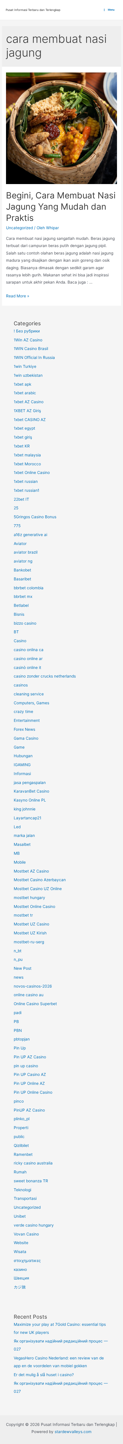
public (19, 1136)
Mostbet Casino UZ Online (38, 888)
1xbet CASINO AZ (30, 419)
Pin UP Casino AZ (30, 1074)
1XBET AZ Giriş (27, 410)
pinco (19, 1101)
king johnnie (24, 809)
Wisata (20, 1251)
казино (20, 1269)
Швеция (21, 1278)
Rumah (20, 1172)
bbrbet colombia (28, 588)
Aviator (20, 543)
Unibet (20, 1216)
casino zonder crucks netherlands (45, 676)
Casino (20, 640)
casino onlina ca (28, 649)
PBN (18, 1030)
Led (17, 827)
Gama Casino (26, 738)
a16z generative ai (30, 534)
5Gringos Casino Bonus (35, 517)
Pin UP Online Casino (33, 1092)
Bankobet (22, 570)
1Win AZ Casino (28, 340)
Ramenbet (23, 1154)
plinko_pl (21, 1118)
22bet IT (21, 499)
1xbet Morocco (27, 464)
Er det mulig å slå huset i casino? (44, 1374)
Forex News (24, 729)
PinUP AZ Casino (29, 1110)
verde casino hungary (34, 1225)
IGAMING (22, 764)
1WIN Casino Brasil (31, 348)
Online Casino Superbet (35, 1003)
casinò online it (27, 667)
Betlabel (21, 605)
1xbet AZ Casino (28, 401)
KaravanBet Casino (31, 791)
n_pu (18, 959)
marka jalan (24, 835)
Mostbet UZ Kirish (30, 933)
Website (21, 1242)
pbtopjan (22, 1039)
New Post (22, 968)
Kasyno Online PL (30, 800)
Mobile (20, 862)
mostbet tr (23, 915)
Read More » (17, 296)
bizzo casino (25, 623)
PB (16, 1021)
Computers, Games (31, 703)
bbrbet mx (23, 596)
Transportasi (25, 1198)
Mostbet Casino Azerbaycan (40, 879)
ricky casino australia (33, 1163)
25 (16, 508)
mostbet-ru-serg (29, 942)
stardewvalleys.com (73, 1431)
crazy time (23, 711)
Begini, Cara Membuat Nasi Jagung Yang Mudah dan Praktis (61, 206)
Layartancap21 (27, 818)
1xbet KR (22, 446)
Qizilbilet (21, 1145)
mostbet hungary (29, 897)
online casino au (28, 994)
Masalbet (22, 844)
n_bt (17, 950)
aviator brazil (25, 552)
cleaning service (29, 694)
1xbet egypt (24, 428)
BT (16, 632)
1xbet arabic (25, 393)
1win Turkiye (25, 366)
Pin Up (20, 1048)
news (18, 977)
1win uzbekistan (28, 375)
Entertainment (27, 720)
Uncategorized (19, 227)
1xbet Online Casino (32, 472)
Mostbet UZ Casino (31, 924)
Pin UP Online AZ (29, 1083)
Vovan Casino (26, 1234)
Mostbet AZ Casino (31, 871)
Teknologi (22, 1189)
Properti (21, 1127)
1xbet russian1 (26, 490)
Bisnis (19, 614)
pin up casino (26, 1066)
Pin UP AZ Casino (30, 1057)
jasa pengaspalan (30, 782)
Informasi (22, 773)
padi (17, 1012)
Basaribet (22, 579)
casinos (21, 685)
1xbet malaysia (27, 455)
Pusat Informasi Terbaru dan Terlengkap (33, 10)
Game (19, 747)
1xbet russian (26, 481)
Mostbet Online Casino (34, 906)
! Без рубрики (27, 331)
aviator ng (23, 561)
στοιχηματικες (27, 1260)
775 (17, 525)
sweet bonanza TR (31, 1181)
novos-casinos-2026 (33, 986)
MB (17, 853)
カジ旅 (20, 1287)
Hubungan (23, 755)
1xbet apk (22, 384)
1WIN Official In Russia (34, 357)
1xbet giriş (23, 437)
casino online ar (28, 658)
